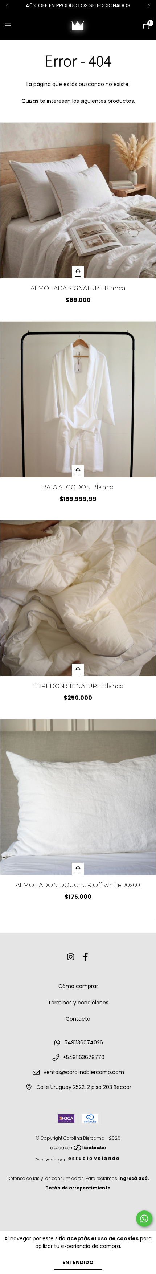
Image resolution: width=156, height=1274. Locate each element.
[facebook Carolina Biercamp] (86, 957)
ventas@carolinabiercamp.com (84, 1072)
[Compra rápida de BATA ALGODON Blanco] (78, 471)
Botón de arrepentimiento (78, 1188)
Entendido (78, 1262)
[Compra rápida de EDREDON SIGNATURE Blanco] (78, 670)
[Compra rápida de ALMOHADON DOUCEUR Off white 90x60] (78, 869)
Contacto (78, 1018)
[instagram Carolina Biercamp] (71, 957)
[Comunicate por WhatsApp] (144, 1218)
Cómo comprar (78, 986)
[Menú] (12, 26)
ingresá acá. (133, 1178)
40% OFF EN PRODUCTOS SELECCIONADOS (78, 5)
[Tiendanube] (78, 1149)
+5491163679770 (83, 1057)
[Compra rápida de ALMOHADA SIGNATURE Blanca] (78, 272)
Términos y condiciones (78, 1002)
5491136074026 (84, 1042)
